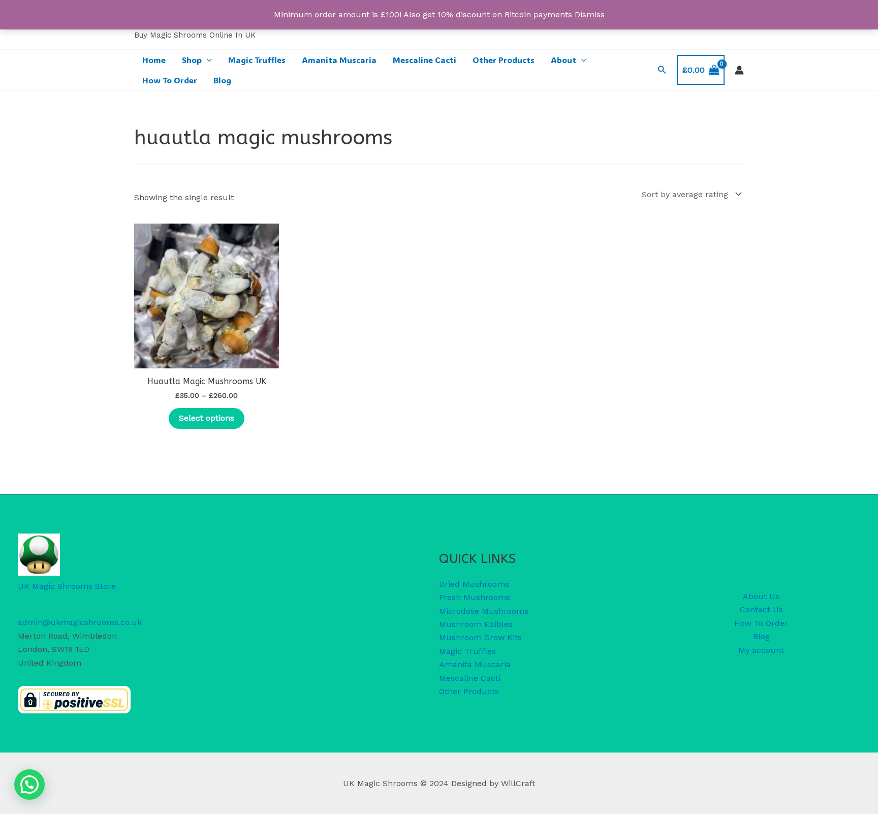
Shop (192, 59)
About (563, 59)
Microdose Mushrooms (483, 611)
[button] (207, 60)
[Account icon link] (739, 70)
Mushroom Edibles (476, 624)
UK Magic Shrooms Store (67, 586)
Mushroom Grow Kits (480, 637)
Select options (206, 418)
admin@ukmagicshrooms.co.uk (80, 622)
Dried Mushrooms (474, 584)
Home (154, 59)
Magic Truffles (257, 59)
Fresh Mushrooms (474, 597)
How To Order (169, 80)
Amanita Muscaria (339, 59)
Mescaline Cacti (424, 59)
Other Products (504, 59)
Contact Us (761, 609)
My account (761, 650)
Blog (222, 80)
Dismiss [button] (590, 14)
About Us (761, 596)
